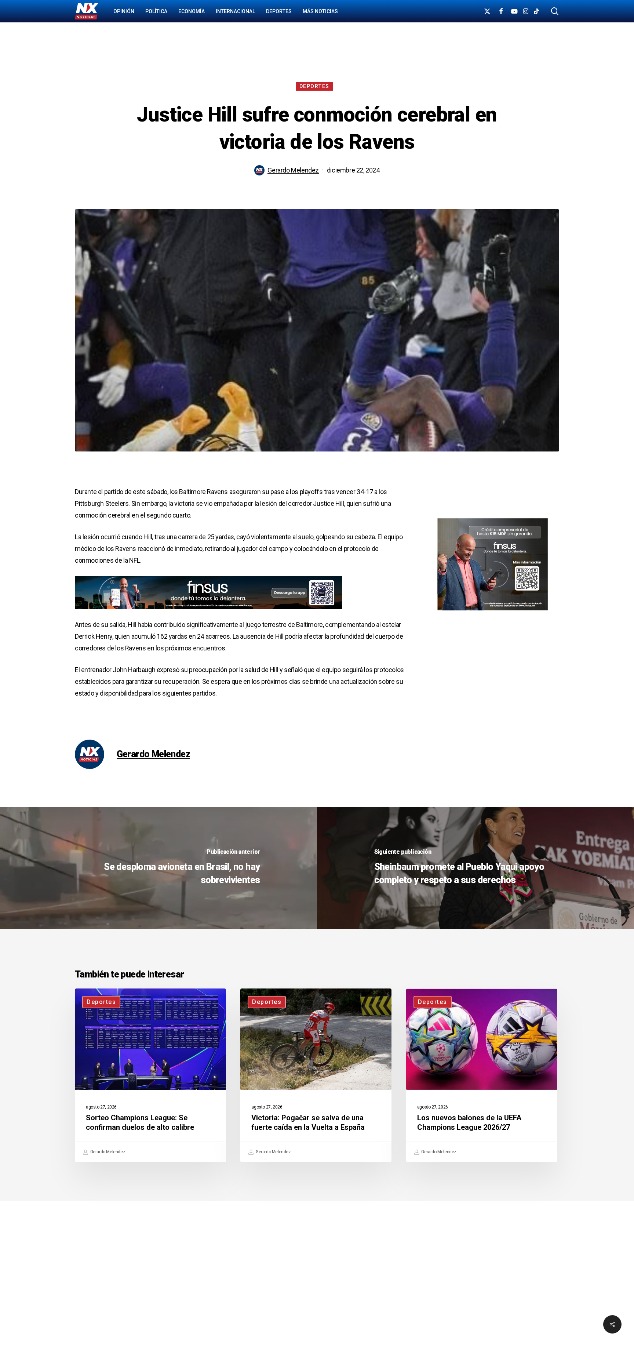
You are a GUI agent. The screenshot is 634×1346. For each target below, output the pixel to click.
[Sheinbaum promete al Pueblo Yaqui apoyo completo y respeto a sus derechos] (475, 868)
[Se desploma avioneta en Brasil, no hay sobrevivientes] (158, 868)
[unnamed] (208, 613)
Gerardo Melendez (293, 170)
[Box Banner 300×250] (492, 613)
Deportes (314, 86)
